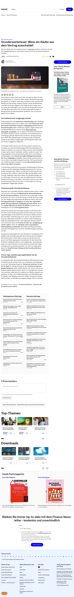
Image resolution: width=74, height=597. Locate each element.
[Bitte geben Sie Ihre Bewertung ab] (46, 56)
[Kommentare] (53, 56)
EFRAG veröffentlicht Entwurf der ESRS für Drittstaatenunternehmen (36, 306)
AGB (41, 532)
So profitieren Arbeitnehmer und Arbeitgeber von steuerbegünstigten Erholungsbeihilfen (36, 365)
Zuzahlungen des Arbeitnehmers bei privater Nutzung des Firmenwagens (13, 335)
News (3, 56)
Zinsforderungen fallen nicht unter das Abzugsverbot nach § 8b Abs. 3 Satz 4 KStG (36, 349)
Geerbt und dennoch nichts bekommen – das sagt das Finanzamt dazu (36, 300)
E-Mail (20, 525)
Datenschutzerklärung (44, 533)
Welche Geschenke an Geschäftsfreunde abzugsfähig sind (12, 306)
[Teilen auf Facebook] (7, 95)
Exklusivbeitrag (5, 433)
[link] (3, 15)
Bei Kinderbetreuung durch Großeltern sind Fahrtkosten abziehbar (12, 350)
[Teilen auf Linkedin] (12, 95)
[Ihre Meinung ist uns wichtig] (4, 593)
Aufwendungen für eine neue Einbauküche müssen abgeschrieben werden (13, 343)
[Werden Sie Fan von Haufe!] (39, 567)
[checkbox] (2, 394)
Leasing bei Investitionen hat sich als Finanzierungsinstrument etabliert (36, 333)
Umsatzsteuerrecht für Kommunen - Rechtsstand (12, 363)
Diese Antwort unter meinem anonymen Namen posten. (18, 394)
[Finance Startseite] (4, 9)
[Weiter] (47, 438)
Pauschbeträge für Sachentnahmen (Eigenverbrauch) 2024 (12, 328)
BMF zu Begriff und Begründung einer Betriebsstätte (36, 313)
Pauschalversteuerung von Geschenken (10, 357)
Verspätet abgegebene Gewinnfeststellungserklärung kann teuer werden (36, 340)
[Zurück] (43, 438)
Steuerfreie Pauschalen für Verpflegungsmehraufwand (10, 313)
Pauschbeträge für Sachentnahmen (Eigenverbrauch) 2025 (12, 300)
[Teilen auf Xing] (10, 95)
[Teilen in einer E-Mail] (2, 95)
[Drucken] (50, 56)
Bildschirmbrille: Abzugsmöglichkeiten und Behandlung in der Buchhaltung (12, 321)
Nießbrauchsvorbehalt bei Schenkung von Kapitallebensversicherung (36, 326)
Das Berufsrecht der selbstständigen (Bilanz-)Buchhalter (36, 320)
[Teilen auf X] (5, 95)
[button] (69, 9)
